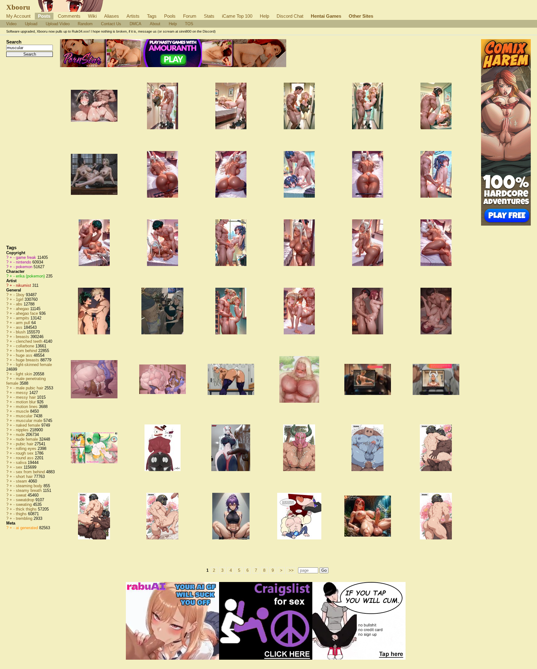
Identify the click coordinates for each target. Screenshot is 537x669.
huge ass (25, 355)
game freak (26, 257)
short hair (25, 476)
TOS (189, 23)
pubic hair (25, 444)
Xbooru (18, 7)
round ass (25, 458)
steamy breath (29, 490)
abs (20, 304)
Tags (152, 16)
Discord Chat (290, 16)
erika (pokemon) (31, 276)
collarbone (25, 346)
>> (291, 570)
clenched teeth (30, 341)
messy (22, 392)
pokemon (25, 266)
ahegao (23, 308)
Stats (209, 16)
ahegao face (27, 313)
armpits (23, 318)
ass (20, 327)
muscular (25, 416)
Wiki (92, 16)
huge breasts (28, 360)
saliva (22, 462)
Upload (31, 23)
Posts (44, 16)
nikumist (24, 285)
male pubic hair (30, 388)
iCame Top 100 (237, 16)
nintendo (24, 262)
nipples (23, 430)
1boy (21, 294)
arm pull (23, 322)
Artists (133, 16)
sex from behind (31, 472)
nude (21, 434)
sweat (22, 495)
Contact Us (111, 23)
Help (264, 16)
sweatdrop (25, 499)
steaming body (30, 485)
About (155, 23)
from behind (27, 350)
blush (21, 332)
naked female (28, 425)
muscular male (30, 420)
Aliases (111, 16)
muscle (23, 411)
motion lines (27, 406)
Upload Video (58, 23)
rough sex (25, 453)
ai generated (27, 527)
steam (22, 481)
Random (85, 23)
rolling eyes (27, 448)
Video (11, 23)
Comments (69, 16)
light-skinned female (34, 364)
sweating (24, 504)
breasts (23, 336)
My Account (18, 16)
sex (20, 467)
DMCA (135, 23)
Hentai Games (326, 16)
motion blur (26, 402)
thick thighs (27, 509)
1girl (20, 299)
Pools (170, 16)
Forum (189, 16)
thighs (22, 513)
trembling (25, 518)
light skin (24, 374)
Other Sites (361, 16)
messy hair (26, 397)
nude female (27, 439)
